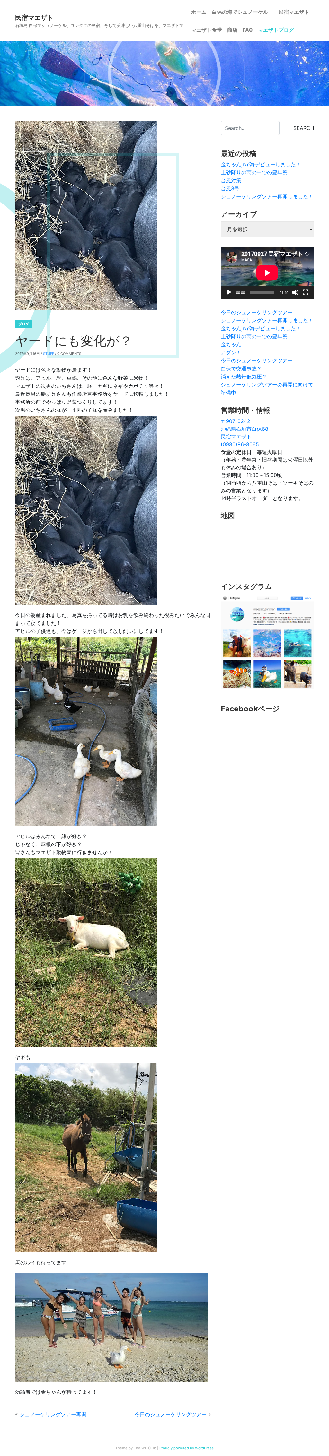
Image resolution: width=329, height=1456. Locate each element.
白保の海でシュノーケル (242, 12)
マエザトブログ (276, 30)
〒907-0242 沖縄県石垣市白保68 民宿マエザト (244, 429)
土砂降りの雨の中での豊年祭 (254, 172)
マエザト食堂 (206, 30)
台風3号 (230, 188)
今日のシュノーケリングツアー (171, 1414)
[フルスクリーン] (305, 292)
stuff (48, 353)
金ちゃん (231, 344)
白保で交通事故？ (241, 368)
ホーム (199, 12)
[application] (267, 273)
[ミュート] (295, 292)
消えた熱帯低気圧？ (244, 376)
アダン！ (231, 352)
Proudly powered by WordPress (186, 1448)
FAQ (248, 30)
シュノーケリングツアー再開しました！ (267, 196)
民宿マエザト (294, 12)
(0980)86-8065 (240, 444)
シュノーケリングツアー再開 (53, 1414)
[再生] (229, 292)
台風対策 (231, 180)
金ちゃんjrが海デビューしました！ (261, 164)
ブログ (23, 324)
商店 (232, 30)
